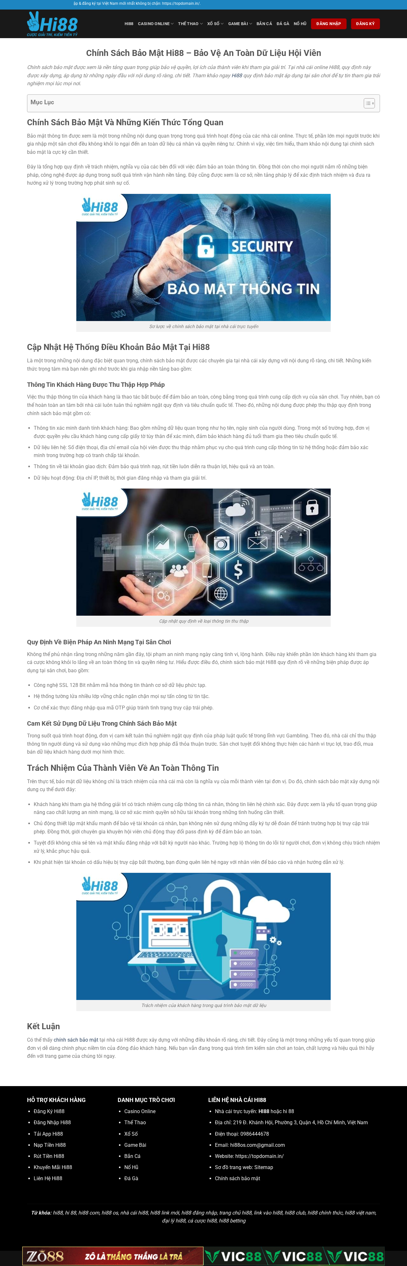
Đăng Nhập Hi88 (52, 1122)
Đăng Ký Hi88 (49, 1111)
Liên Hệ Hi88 (48, 1178)
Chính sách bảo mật (237, 1178)
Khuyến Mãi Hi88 (53, 1167)
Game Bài (238, 23)
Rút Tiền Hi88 (49, 1156)
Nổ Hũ (300, 23)
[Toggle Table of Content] (366, 103)
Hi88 (236, 75)
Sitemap (263, 1167)
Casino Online (153, 23)
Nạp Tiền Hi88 (50, 1145)
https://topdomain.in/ (259, 1156)
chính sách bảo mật (76, 1040)
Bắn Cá (264, 23)
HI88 (129, 23)
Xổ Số (213, 23)
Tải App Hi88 (48, 1134)
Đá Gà (283, 23)
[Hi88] (59, 24)
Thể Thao (188, 23)
